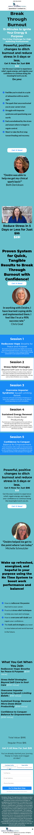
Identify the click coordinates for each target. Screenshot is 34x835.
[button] (32, 829)
